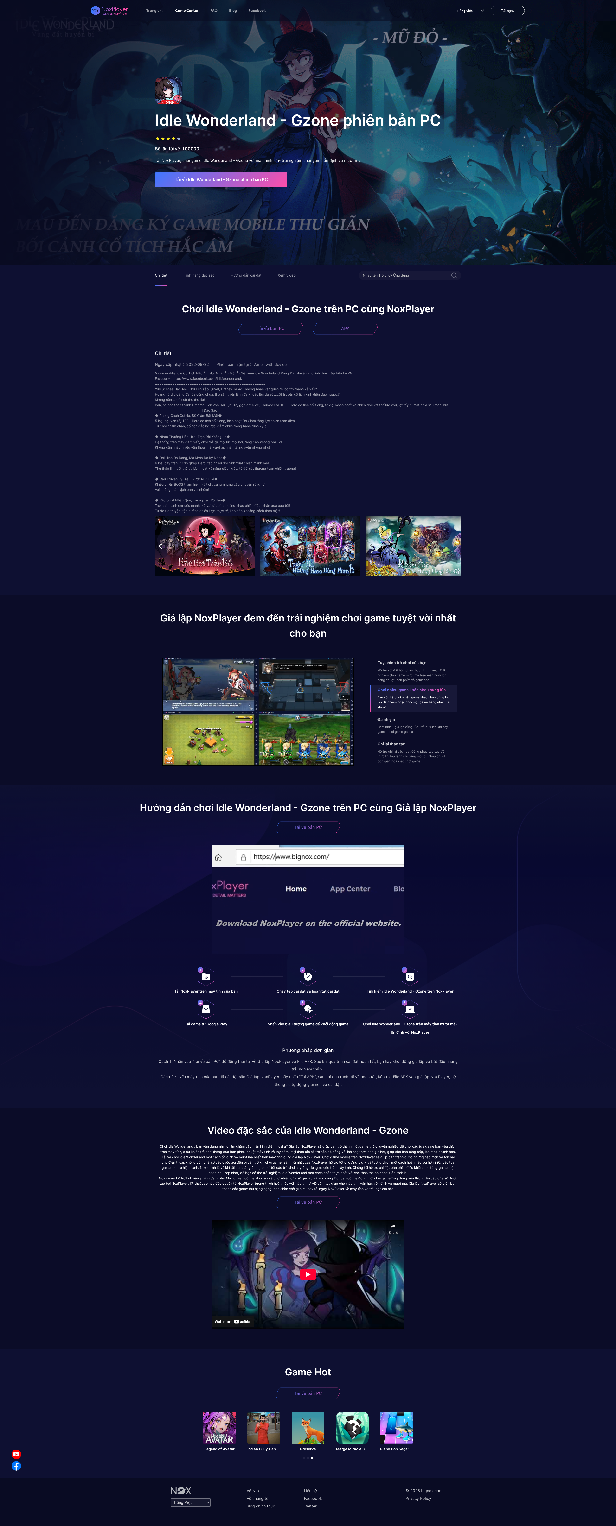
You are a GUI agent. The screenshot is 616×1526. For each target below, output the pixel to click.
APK (345, 328)
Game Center (187, 10)
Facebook (257, 10)
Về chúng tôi (258, 1498)
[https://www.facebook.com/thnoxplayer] (16, 1466)
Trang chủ (155, 10)
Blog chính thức (261, 1506)
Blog (233, 10)
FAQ (214, 10)
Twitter (310, 1506)
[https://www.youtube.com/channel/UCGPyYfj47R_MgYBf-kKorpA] (16, 1454)
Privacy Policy (418, 1498)
